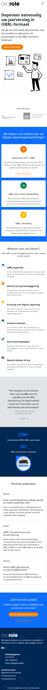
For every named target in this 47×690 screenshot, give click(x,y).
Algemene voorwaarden (11, 672)
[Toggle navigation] (43, 3)
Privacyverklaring (8, 675)
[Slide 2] (23, 418)
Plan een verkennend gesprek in (23, 614)
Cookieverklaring (8, 679)
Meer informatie (23, 174)
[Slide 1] (19, 418)
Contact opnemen (23, 620)
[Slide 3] (27, 418)
